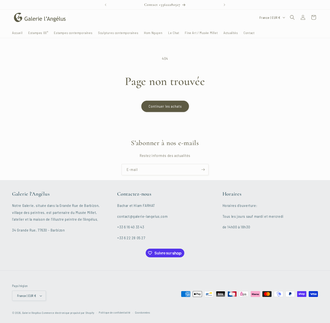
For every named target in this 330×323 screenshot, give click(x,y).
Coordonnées (142, 312)
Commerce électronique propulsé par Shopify (68, 312)
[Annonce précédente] (105, 4)
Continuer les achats (165, 106)
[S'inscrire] (203, 169)
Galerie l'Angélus (31, 312)
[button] (292, 17)
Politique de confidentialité (114, 312)
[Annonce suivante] (224, 4)
